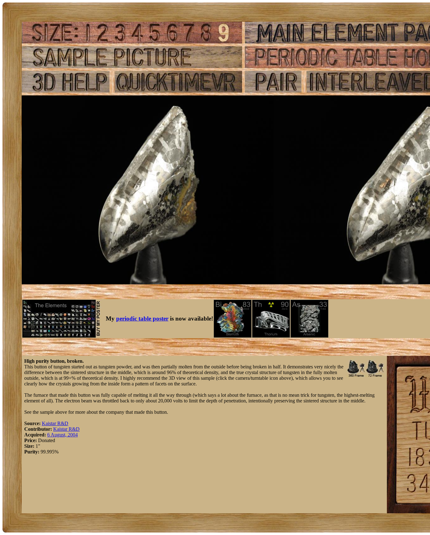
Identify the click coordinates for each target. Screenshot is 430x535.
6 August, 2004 (62, 434)
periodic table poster (142, 318)
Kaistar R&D (55, 423)
